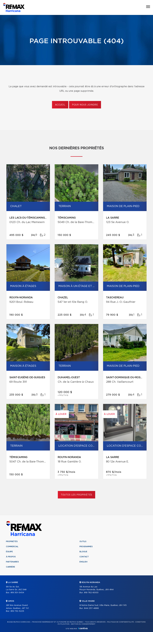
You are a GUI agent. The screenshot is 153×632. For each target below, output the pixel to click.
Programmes (86, 546)
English (83, 562)
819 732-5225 (17, 611)
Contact (84, 557)
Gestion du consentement (83, 624)
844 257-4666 (91, 608)
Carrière (10, 567)
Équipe (9, 552)
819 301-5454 (17, 593)
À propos (11, 557)
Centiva (83, 628)
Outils (82, 541)
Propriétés (12, 541)
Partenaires (12, 562)
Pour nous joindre (85, 105)
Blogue (83, 552)
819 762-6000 (91, 593)
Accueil (60, 105)
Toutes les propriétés (76, 495)
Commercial (12, 546)
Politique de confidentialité (120, 622)
